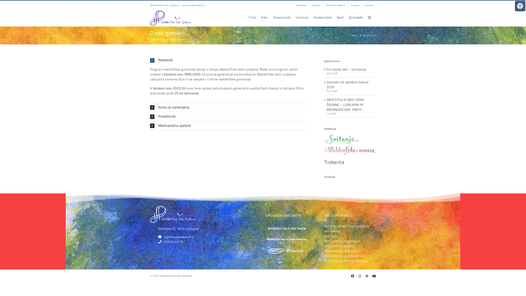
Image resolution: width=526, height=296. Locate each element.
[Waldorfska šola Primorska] (286, 237)
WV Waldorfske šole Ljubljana (346, 226)
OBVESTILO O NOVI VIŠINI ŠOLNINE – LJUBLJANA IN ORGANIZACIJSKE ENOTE (345, 104)
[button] (369, 17)
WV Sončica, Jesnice (339, 246)
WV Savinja (332, 231)
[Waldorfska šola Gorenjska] (286, 249)
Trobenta (334, 162)
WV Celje (331, 236)
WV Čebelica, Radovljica (342, 241)
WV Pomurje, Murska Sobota (345, 260)
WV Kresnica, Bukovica (341, 251)
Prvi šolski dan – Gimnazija (346, 69)
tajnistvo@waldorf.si (193, 5)
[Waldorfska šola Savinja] (286, 226)
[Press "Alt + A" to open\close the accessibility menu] (520, 6)
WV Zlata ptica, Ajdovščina (344, 256)
